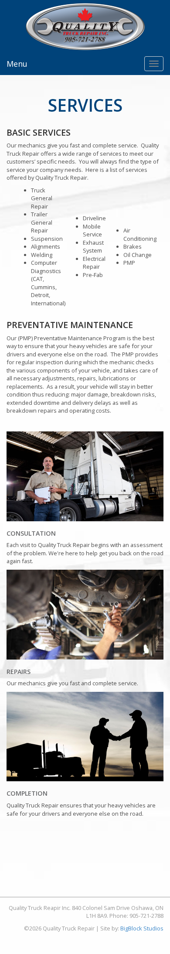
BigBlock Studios (141, 928)
